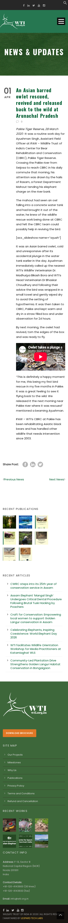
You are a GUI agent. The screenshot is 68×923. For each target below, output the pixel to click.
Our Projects (15, 755)
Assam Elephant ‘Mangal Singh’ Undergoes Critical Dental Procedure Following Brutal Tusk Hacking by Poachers (36, 601)
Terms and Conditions (21, 793)
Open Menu (61, 21)
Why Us (12, 770)
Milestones (14, 762)
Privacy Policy (16, 785)
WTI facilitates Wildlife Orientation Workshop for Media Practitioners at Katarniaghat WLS (35, 649)
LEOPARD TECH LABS (32, 918)
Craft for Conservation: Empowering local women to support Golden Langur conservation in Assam (35, 618)
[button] (65, 4)
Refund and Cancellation (23, 801)
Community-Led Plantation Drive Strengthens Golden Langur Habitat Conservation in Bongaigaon (35, 664)
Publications (15, 778)
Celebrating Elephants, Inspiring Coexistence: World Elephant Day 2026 (33, 633)
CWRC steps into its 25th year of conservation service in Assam (33, 586)
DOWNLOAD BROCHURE (19, 733)
